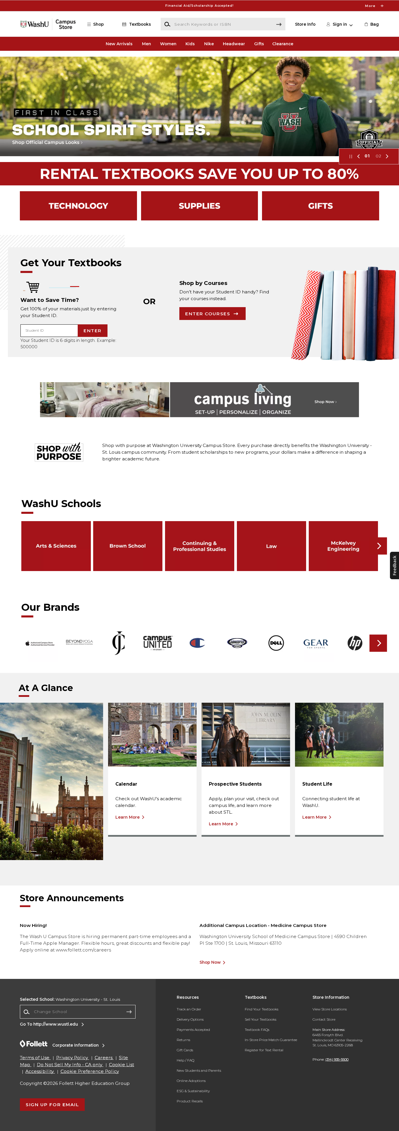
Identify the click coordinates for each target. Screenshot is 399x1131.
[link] (371, 24)
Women (168, 43)
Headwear (234, 43)
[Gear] (320, 205)
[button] (199, 5)
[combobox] (78, 1012)
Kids (190, 43)
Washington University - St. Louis (70, 999)
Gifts (259, 43)
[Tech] (78, 205)
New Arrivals (119, 43)
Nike (209, 43)
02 (378, 156)
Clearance (282, 43)
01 (367, 156)
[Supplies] (199, 205)
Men (146, 43)
